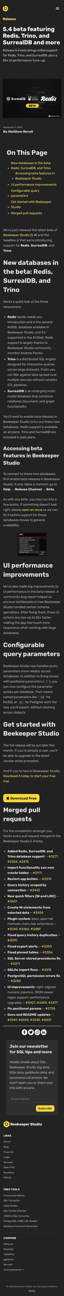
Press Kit (8, 1152)
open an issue (32, 510)
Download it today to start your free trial (29, 778)
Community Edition (14, 1195)
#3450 (42, 1003)
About (7, 1141)
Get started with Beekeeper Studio (31, 204)
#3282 (16, 981)
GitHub (7, 1177)
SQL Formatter (12, 1200)
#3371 (15, 964)
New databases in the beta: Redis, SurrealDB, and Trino (31, 165)
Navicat (8, 1264)
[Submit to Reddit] (37, 1032)
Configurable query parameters (25, 193)
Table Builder (11, 1205)
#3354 (12, 862)
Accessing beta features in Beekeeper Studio (35, 175)
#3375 (24, 862)
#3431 (12, 901)
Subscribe (45, 1108)
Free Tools (12, 1189)
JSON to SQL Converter (17, 1215)
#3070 (12, 940)
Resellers (9, 1172)
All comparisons (12, 1269)
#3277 (53, 856)
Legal (7, 1157)
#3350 (47, 946)
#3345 (35, 1020)
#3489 (36, 929)
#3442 (35, 890)
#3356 (47, 952)
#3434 (38, 913)
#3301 (46, 1020)
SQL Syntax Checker (15, 1210)
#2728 (50, 1009)
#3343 (23, 1020)
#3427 (30, 1003)
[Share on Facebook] (24, 1032)
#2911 (37, 873)
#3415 (46, 970)
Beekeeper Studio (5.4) (20, 235)
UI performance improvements (34, 185)
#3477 (53, 1003)
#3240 (12, 929)
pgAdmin (9, 1259)
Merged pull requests (26, 213)
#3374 (46, 879)
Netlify (32, 1291)
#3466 (24, 929)
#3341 (12, 1020)
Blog (6, 1146)
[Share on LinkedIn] (44, 1032)
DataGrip (8, 1249)
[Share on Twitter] (31, 1032)
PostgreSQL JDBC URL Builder (21, 1221)
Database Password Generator (21, 1226)
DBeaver (8, 1243)
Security (8, 1162)
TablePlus (9, 1254)
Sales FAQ (9, 1167)
